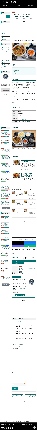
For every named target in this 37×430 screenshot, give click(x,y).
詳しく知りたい (7, 136)
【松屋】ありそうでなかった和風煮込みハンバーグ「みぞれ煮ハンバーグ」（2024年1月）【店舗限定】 (19, 203)
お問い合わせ (33, 424)
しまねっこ (21, 288)
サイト (13, 377)
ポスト (7, 198)
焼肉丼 (29, 268)
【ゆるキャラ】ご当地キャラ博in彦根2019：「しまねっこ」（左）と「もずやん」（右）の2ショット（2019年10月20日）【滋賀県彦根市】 (5, 185)
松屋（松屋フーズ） (22, 268)
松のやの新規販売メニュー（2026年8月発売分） (5, 138)
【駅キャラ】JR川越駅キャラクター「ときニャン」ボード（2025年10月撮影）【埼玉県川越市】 (5, 166)
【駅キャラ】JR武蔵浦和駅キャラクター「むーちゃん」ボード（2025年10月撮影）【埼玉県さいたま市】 (5, 158)
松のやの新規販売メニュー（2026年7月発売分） (5, 133)
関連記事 (15, 73)
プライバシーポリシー (17, 424)
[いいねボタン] (13, 253)
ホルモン (31, 268)
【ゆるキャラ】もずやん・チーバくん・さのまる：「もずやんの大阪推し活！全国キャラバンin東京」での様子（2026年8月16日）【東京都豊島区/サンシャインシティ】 (5, 175)
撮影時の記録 (16, 70)
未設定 (21, 272)
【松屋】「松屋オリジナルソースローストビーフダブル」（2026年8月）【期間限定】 (5, 150)
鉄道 (6, 190)
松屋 (24, 288)
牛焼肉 (27, 268)
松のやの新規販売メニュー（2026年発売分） (5, 144)
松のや (14, 289)
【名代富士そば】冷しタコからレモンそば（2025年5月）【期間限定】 (5, 278)
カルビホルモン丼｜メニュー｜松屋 (24, 121)
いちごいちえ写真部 (25, 169)
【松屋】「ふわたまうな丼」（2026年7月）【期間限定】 (19, 211)
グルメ (2, 136)
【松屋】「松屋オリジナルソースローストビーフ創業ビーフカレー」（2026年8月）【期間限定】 (31, 194)
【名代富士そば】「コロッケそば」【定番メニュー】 (5, 272)
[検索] (8, 16)
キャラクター (3, 181)
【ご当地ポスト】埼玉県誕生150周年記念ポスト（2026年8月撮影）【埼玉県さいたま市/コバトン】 (5, 202)
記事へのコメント (15, 257)
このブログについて (26, 424)
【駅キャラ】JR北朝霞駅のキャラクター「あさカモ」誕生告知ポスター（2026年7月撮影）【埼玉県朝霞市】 (5, 194)
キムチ (22, 269)
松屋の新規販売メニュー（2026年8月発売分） (5, 235)
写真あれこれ (16, 71)
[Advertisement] (24, 30)
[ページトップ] (34, 427)
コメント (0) (27, 18)
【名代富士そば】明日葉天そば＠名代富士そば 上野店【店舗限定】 (5, 266)
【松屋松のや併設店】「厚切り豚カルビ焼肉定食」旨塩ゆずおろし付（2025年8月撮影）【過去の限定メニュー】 (31, 212)
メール (13, 372)
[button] (34, 141)
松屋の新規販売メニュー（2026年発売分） (5, 241)
